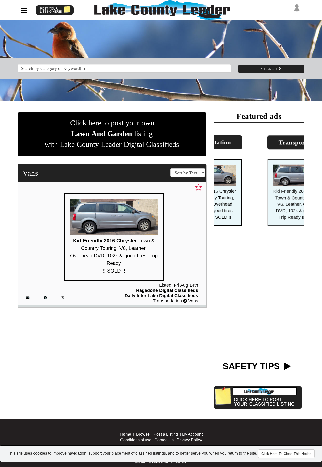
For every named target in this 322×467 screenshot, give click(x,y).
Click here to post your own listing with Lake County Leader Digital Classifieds (112, 133)
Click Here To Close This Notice (286, 454)
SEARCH (270, 69)
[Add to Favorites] (198, 188)
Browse (143, 434)
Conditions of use (135, 440)
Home (125, 434)
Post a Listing (166, 434)
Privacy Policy (189, 440)
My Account (192, 434)
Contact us (164, 440)
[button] (221, 170)
